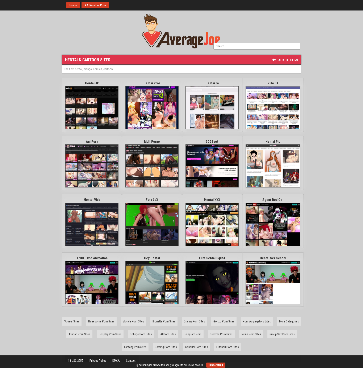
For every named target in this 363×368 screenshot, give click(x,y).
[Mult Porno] (152, 165)
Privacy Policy (97, 360)
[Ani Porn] (91, 165)
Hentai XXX (212, 200)
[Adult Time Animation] (91, 282)
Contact (130, 360)
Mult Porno (152, 142)
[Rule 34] (273, 107)
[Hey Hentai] (152, 282)
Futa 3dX (152, 200)
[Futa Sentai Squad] (212, 282)
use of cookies (195, 365)
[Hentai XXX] (212, 224)
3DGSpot (212, 142)
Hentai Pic (273, 142)
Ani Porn (92, 142)
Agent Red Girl (272, 200)
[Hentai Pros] (152, 107)
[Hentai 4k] (91, 107)
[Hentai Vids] (91, 224)
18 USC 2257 (75, 360)
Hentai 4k (92, 83)
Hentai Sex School (273, 258)
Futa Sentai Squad (212, 258)
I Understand (216, 365)
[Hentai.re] (212, 107)
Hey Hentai (152, 258)
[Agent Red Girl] (273, 224)
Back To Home (287, 60)
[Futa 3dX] (152, 224)
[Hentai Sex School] (273, 282)
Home (73, 5)
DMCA (116, 360)
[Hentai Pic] (273, 165)
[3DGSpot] (212, 165)
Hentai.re (212, 83)
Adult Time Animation (92, 258)
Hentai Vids (92, 200)
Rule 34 (273, 83)
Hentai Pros (151, 83)
